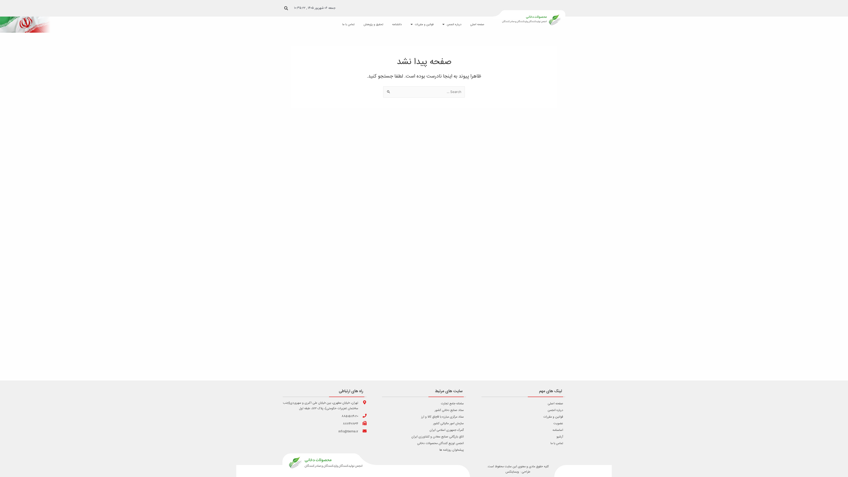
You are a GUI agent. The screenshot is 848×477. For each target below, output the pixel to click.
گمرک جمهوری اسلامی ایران (447, 430)
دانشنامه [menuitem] (397, 24)
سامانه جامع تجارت (452, 403)
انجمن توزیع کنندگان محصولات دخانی (440, 443)
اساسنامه (558, 430)
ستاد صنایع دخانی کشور (449, 410)
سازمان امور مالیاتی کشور (448, 423)
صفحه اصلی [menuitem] (477, 24)
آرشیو (559, 436)
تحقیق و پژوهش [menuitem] (373, 24)
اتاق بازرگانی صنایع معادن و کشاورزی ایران (437, 436)
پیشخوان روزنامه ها (451, 450)
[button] (286, 8)
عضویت (558, 423)
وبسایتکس (512, 472)
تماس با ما (557, 443)
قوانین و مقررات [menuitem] (424, 24)
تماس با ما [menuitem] (348, 24)
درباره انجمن (555, 410)
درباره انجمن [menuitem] (454, 24)
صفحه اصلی (555, 403)
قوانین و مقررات (553, 417)
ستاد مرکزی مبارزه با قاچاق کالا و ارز (442, 417)
